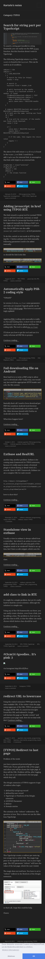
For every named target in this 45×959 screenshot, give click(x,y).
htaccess (16, 740)
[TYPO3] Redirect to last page (20, 751)
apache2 (25, 442)
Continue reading (11, 340)
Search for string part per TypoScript (22, 26)
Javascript (30, 279)
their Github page (16, 308)
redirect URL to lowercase (22, 696)
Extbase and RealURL (18, 454)
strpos (36, 49)
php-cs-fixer (32, 327)
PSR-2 (13, 319)
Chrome (24, 444)
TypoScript (6, 196)
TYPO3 (33, 194)
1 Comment (8, 521)
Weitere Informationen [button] (10, 950)
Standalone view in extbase (17, 531)
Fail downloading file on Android (20, 369)
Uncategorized (15, 196)
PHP (20, 194)
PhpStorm (6, 360)
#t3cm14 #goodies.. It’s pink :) (19, 655)
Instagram (22, 686)
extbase (22, 517)
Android (20, 442)
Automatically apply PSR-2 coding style (21, 290)
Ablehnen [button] (11, 956)
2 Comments (17, 742)
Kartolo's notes (12, 5)
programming (26, 194)
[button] (10, 182)
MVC (26, 584)
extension (28, 517)
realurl (5, 519)
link (35, 279)
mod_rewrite (27, 738)
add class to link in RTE (20, 594)
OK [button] (34, 956)
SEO (9, 519)
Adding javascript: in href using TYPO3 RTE (22, 207)
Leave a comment (10, 198)
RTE (19, 279)
